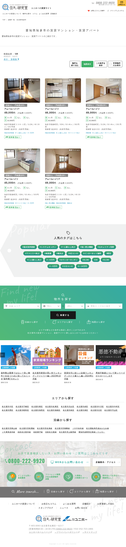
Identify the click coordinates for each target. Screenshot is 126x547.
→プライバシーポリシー (66, 532)
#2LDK (86, 260)
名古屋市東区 (37, 406)
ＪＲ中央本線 (78, 428)
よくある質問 (44, 14)
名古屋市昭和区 (22, 410)
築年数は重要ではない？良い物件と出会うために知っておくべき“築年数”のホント (15, 376)
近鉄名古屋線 (51, 432)
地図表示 (87, 64)
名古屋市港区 (82, 410)
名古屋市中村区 (112, 406)
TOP (3, 19)
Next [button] (123, 355)
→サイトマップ (89, 532)
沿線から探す (58, 492)
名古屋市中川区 (97, 406)
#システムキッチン (48, 247)
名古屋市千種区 (22, 406)
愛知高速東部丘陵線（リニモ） (92, 432)
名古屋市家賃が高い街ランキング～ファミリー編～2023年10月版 (47, 376)
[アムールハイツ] (63, 108)
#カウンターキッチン (69, 260)
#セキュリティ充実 (106, 247)
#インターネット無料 (92, 253)
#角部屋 (88, 133)
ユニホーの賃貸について (11, 14)
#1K (96, 260)
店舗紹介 (53, 14)
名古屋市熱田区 (38, 410)
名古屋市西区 (7, 410)
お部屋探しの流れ (105, 504)
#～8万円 (51, 260)
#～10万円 (82, 266)
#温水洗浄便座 (9, 133)
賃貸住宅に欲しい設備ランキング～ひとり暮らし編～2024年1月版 (78, 376)
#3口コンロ (73, 253)
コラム (35, 14)
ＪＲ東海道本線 (8, 432)
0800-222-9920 (64, 529)
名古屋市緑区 (82, 406)
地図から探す (107, 492)
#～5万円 (31, 133)
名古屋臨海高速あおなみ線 (97, 428)
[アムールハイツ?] (22, 108)
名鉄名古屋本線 (24, 432)
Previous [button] (2, 355)
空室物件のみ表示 (117, 64)
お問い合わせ (81, 508)
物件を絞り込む (75, 64)
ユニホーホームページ (39, 532)
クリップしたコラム (117, 10)
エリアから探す (82, 492)
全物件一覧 (11, 19)
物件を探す (27, 14)
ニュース (64, 508)
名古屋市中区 (7, 406)
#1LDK (106, 260)
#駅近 (108, 253)
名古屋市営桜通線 (27, 428)
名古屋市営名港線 (44, 428)
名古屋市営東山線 (9, 428)
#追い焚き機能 (50, 203)
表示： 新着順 (11, 59)
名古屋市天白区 (67, 406)
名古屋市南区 (68, 410)
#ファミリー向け (74, 133)
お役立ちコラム (49, 504)
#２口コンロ (68, 266)
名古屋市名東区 (52, 406)
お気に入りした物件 (98, 10)
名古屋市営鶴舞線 (62, 428)
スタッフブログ (45, 508)
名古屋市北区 (96, 410)
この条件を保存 (100, 64)
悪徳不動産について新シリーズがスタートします (110, 374)
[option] (16, 365)
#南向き (69, 203)
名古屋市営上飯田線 (67, 432)
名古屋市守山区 (111, 410)
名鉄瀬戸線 (38, 432)
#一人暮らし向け (20, 133)
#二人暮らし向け (61, 133)
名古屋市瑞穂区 (53, 410)
